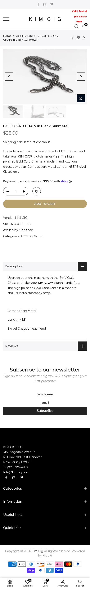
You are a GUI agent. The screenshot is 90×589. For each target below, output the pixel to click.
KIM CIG (21, 218)
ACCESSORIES (26, 36)
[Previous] (9, 77)
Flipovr (47, 555)
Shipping (9, 142)
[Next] (81, 77)
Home (7, 36)
